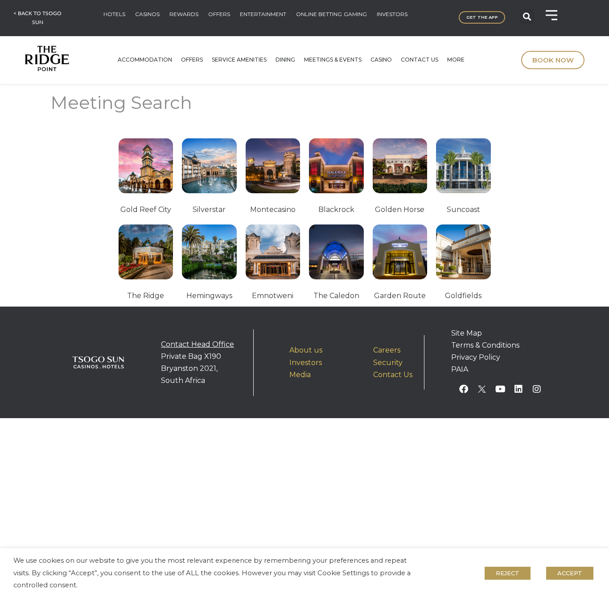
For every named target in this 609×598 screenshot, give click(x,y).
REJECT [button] (507, 573)
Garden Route (400, 295)
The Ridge (145, 295)
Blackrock (336, 209)
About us (305, 350)
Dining (285, 59)
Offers (192, 59)
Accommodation (145, 59)
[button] (527, 16)
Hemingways (209, 295)
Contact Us (419, 59)
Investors (305, 362)
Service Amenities (239, 59)
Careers (386, 350)
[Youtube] (500, 389)
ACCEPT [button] (569, 573)
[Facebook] (464, 389)
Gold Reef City (145, 209)
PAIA (459, 369)
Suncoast (463, 209)
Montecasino (273, 209)
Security (388, 362)
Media (300, 374)
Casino (381, 59)
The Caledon (336, 295)
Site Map (466, 333)
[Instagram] (537, 389)
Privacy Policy (475, 357)
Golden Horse (399, 209)
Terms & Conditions (485, 345)
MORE (456, 59)
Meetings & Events (333, 59)
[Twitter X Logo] (482, 389)
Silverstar (209, 209)
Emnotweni (272, 295)
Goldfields (463, 295)
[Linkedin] (518, 389)
